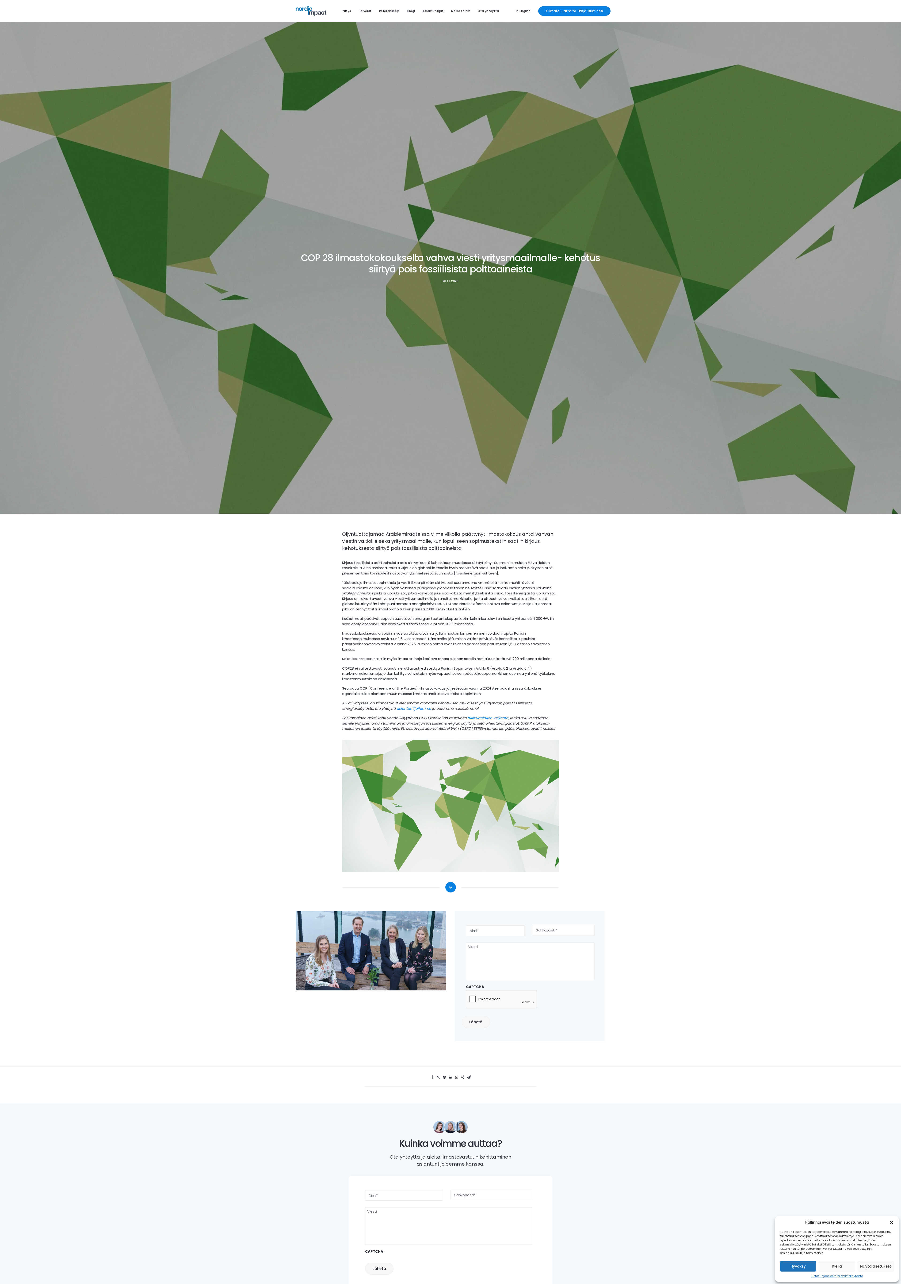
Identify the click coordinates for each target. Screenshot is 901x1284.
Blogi (411, 11)
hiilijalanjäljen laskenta (488, 717)
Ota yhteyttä (488, 11)
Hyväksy (798, 1266)
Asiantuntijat (433, 11)
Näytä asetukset (875, 1266)
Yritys (346, 11)
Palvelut (365, 11)
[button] (891, 1222)
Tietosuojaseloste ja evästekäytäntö (837, 1276)
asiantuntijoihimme (414, 708)
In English (523, 11)
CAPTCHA (475, 987)
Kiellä (837, 1266)
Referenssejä (389, 11)
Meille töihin (460, 11)
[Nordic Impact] (311, 11)
